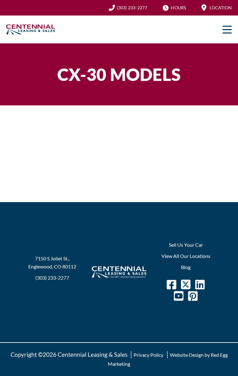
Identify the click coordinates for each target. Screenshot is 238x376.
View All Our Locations (185, 256)
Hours (178, 7)
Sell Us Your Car (186, 245)
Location (220, 7)
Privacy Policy (148, 355)
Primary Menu (227, 29)
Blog (186, 267)
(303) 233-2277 (132, 7)
